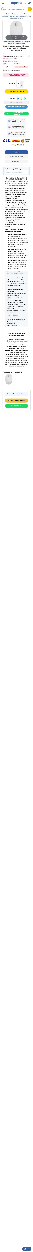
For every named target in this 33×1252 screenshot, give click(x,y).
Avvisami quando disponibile (16, 106)
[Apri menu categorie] (3, 3)
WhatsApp (18, 405)
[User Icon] (25, 4)
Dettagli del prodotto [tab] (16, 156)
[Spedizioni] (16, 142)
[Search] (30, 9)
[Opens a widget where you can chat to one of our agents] (26, 1249)
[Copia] (29, 56)
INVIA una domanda (16, 400)
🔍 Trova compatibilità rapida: (14, 169)
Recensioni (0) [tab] (16, 161)
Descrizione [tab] (16, 152)
